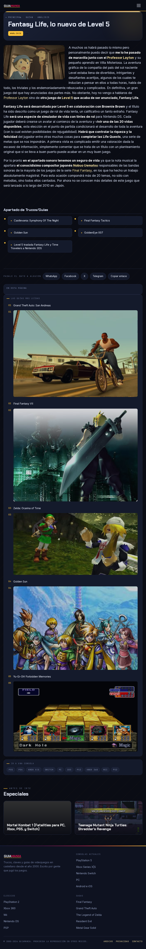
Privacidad (122, 941)
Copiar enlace (119, 276)
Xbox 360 (92, 769)
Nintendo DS (11, 921)
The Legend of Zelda (89, 914)
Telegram (98, 276)
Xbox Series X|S (86, 866)
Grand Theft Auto (86, 908)
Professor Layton (120, 57)
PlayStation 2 (11, 901)
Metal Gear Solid (86, 927)
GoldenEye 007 (93, 232)
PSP (6, 927)
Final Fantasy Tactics (97, 220)
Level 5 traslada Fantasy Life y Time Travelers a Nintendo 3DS (34, 246)
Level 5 (67, 98)
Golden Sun (21, 232)
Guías (29, 17)
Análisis (43, 17)
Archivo (108, 941)
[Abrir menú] (138, 5)
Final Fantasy (82, 170)
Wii (105, 769)
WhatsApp (51, 276)
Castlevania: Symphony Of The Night (36, 220)
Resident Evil (84, 921)
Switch (49, 769)
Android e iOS (84, 886)
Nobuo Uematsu (85, 165)
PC (60, 769)
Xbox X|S (33, 769)
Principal (15, 17)
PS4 (21, 769)
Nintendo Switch (86, 873)
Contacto (137, 941)
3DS (69, 769)
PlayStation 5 (84, 860)
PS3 (79, 769)
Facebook (70, 276)
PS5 (11, 769)
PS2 (115, 769)
